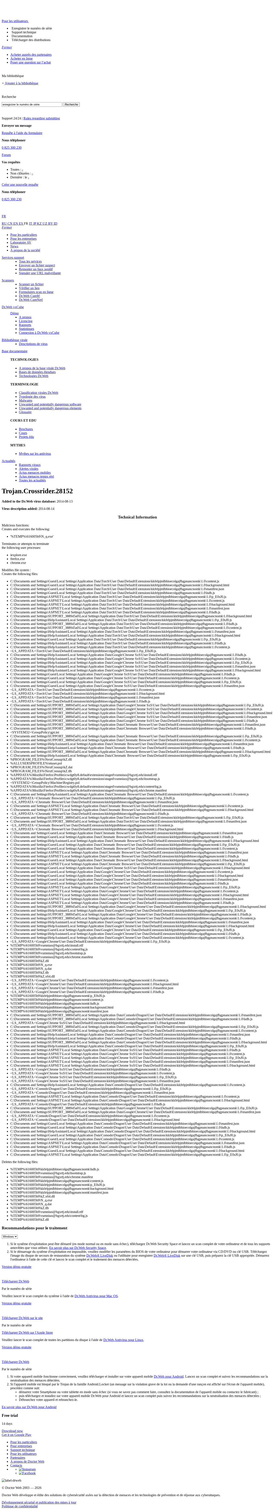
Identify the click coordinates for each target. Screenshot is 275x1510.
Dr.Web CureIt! (29, 296)
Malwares (25, 400)
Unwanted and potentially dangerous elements (50, 408)
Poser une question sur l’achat (30, 62)
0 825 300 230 (11, 147)
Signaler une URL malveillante (40, 273)
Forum (6, 155)
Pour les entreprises (23, 238)
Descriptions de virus (33, 344)
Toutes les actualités (32, 480)
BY (51, 223)
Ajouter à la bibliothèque (21, 83)
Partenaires (17, 1457)
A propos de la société (25, 250)
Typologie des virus (32, 396)
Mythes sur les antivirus (35, 453)
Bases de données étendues (37, 372)
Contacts (16, 1465)
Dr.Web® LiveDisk (99, 1255)
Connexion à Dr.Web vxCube (39, 332)
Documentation (22, 36)
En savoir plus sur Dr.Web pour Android (29, 1407)
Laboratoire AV (20, 242)
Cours (23, 433)
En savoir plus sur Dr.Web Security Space (77, 1248)
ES (21, 223)
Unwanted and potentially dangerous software (50, 404)
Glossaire (25, 412)
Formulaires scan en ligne (36, 292)
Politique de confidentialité (20, 1506)
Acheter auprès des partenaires (31, 54)
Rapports (25, 325)
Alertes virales (28, 468)
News (14, 246)
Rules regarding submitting (41, 118)
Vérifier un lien (29, 288)
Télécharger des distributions (31, 40)
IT (31, 223)
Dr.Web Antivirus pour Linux (123, 1340)
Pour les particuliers (23, 235)
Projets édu (26, 437)
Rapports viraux (30, 465)
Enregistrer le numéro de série (32, 28)
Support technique (24, 32)
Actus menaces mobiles (35, 472)
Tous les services (30, 261)
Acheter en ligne (21, 58)
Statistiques (26, 329)
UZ (45, 223)
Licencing (25, 321)
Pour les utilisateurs (23, 1454)
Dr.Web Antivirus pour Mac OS (96, 1296)
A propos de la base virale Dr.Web (42, 368)
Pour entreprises (21, 1446)
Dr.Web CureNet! (31, 300)
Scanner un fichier (31, 284)
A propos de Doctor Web (27, 1461)
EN (16, 223)
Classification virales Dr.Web (38, 393)
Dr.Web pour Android (168, 1376)
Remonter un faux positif (36, 269)
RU (5, 223)
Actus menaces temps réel (36, 476)
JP (35, 223)
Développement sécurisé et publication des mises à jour (39, 1502)
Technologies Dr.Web (33, 376)
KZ (40, 223)
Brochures (26, 429)
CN (10, 223)
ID (55, 223)
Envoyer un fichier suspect (37, 265)
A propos (25, 317)
